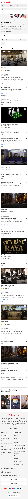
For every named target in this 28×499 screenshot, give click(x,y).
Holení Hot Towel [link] (5, 76)
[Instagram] (16, 428)
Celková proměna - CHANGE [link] (8, 330)
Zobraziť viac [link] (4, 81)
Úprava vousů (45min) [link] (7, 341)
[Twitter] (14, 428)
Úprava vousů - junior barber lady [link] (10, 132)
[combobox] (14, 9)
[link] (2, 12)
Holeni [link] (3, 263)
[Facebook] (11, 428)
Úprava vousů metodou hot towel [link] (9, 138)
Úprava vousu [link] (5, 230)
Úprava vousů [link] (5, 99)
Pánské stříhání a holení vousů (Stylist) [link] (11, 377)
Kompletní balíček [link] (6, 87)
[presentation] (26, 2)
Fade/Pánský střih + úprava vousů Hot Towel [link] (11, 175)
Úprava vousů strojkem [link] (7, 293)
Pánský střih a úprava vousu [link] (8, 218)
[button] (7, 40)
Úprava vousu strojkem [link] (7, 182)
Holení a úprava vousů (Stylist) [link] (9, 370)
